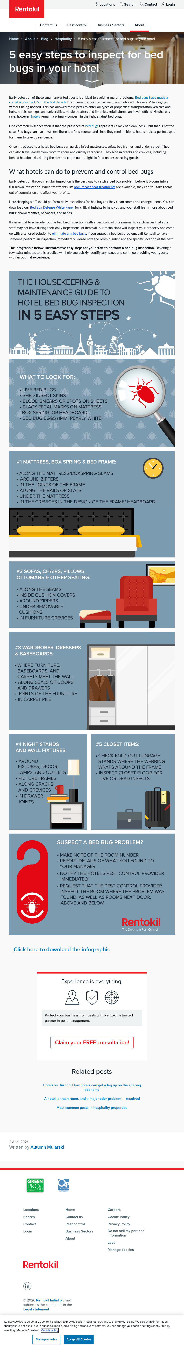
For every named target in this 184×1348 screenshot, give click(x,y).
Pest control (75, 1224)
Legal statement (36, 1309)
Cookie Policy (118, 1217)
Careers (114, 1210)
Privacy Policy (119, 1224)
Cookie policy (49, 1330)
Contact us (74, 1217)
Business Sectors (79, 1231)
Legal (112, 1242)
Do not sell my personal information (126, 1233)
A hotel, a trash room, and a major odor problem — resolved (92, 1098)
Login (170, 4)
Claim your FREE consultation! (92, 1042)
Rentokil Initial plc (50, 1300)
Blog (44, 39)
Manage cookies (121, 1250)
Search (130, 4)
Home (14, 39)
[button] (92, 82)
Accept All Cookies (79, 1339)
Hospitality (63, 39)
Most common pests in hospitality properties (92, 1107)
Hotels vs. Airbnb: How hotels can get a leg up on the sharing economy (92, 1087)
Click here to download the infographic (62, 949)
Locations (107, 4)
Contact (151, 4)
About (30, 39)
